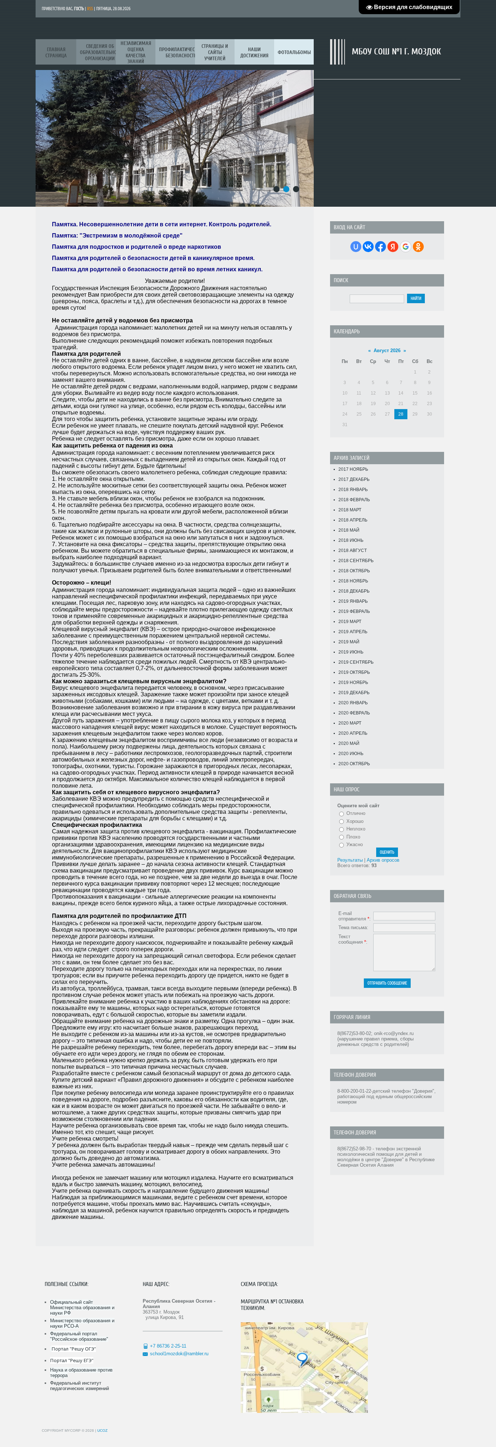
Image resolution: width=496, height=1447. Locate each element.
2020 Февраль (354, 713)
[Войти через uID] (355, 246)
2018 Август (352, 550)
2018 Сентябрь (356, 560)
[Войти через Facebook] (380, 246)
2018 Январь (353, 489)
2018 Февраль (354, 499)
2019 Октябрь (354, 672)
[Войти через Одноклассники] (418, 246)
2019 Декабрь (354, 692)
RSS (90, 8)
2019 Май (348, 641)
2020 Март (349, 723)
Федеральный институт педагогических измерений (79, 1385)
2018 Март (349, 509)
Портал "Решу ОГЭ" (74, 1348)
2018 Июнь (350, 540)
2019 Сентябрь (356, 662)
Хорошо (354, 821)
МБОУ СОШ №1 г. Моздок (396, 52)
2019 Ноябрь (353, 682)
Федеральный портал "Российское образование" (79, 1336)
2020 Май (348, 743)
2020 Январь (353, 702)
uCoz (102, 1430)
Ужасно (354, 844)
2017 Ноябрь (353, 469)
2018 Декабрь (354, 591)
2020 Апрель (352, 733)
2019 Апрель (352, 631)
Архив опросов (383, 860)
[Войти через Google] (405, 246)
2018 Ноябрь (353, 581)
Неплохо (355, 829)
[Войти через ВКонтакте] (368, 246)
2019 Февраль (354, 611)
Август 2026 (387, 350)
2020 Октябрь (354, 763)
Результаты (350, 860)
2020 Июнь (350, 753)
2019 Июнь (350, 652)
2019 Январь (353, 601)
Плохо (353, 837)
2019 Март (349, 621)
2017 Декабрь (354, 479)
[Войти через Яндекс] (392, 246)
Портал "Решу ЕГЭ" (71, 1360)
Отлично (355, 813)
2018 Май (348, 530)
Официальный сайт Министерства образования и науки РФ (82, 1307)
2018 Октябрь (354, 570)
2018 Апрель (352, 520)
